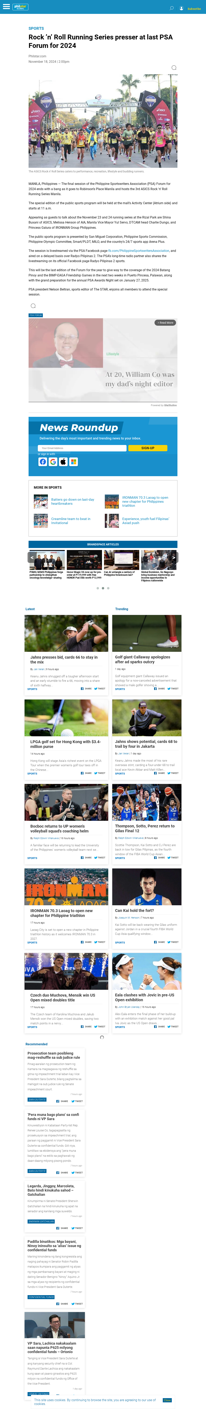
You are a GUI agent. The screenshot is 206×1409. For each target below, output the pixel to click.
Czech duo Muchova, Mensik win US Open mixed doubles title (62, 997)
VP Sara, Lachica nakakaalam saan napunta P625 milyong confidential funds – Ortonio (52, 1347)
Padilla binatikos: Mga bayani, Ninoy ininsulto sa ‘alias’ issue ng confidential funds (54, 1245)
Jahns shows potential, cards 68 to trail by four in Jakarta (146, 744)
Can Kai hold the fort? (134, 910)
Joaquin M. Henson (128, 917)
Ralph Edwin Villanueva (130, 838)
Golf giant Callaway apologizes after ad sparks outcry (142, 659)
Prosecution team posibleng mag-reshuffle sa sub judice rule (54, 1055)
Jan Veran (123, 753)
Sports (36, 28)
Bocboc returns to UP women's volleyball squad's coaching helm (59, 828)
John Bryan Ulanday (129, 1007)
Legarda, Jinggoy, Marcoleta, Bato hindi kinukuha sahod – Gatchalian (51, 1190)
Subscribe (194, 8)
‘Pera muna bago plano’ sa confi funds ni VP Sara (53, 1116)
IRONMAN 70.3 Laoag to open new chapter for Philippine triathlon (61, 913)
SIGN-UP (147, 448)
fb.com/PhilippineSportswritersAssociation (138, 251)
